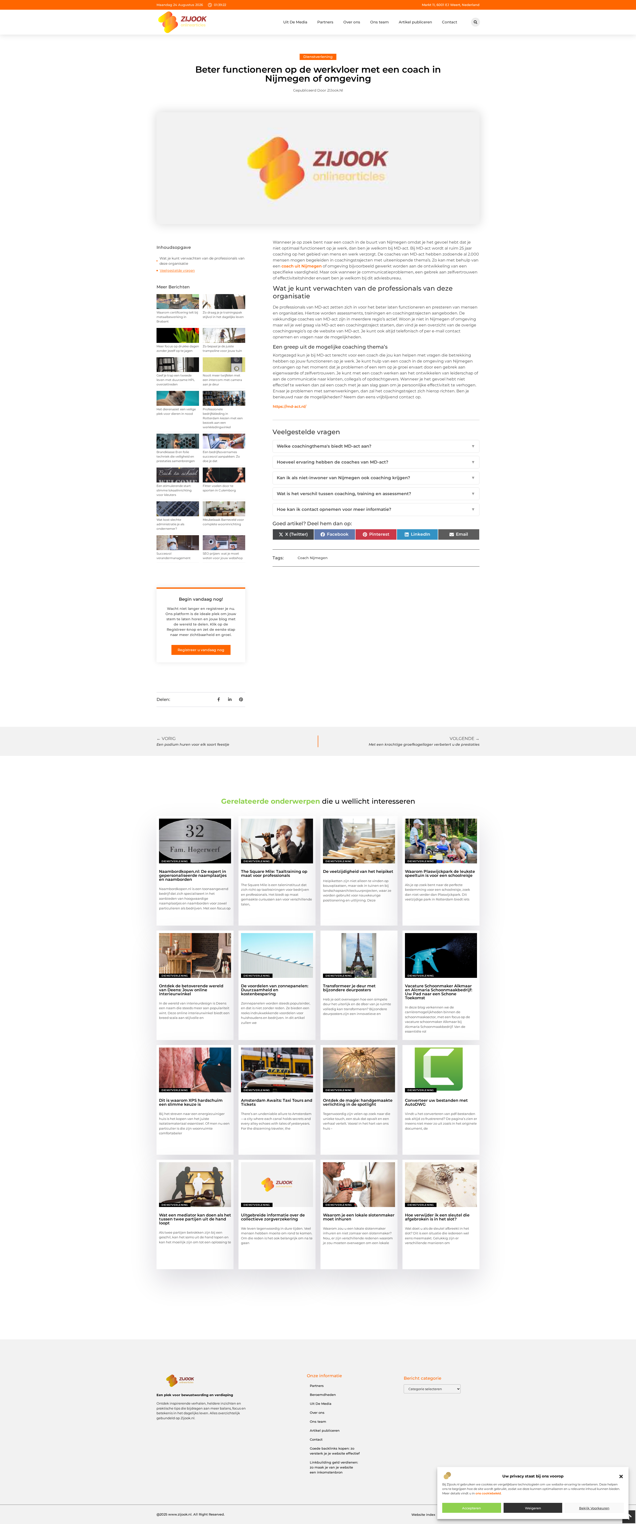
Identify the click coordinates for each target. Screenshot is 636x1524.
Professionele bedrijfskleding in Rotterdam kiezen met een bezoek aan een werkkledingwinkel (223, 418)
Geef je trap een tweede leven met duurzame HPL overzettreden (176, 379)
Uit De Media (295, 22)
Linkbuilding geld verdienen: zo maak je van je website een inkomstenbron (334, 1467)
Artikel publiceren (415, 22)
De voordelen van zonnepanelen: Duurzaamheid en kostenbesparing (274, 990)
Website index (423, 1515)
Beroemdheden (323, 1395)
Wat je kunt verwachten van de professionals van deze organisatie (201, 261)
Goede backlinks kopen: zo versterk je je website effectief (335, 1450)
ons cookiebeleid (488, 1493)
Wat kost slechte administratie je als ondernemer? (170, 524)
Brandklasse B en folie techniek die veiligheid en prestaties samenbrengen (176, 456)
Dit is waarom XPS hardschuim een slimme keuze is (191, 1102)
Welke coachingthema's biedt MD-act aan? (376, 446)
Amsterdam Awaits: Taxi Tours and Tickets (276, 1102)
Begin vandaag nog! (201, 599)
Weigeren (533, 1508)
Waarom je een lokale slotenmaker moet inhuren (359, 1217)
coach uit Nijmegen (301, 266)
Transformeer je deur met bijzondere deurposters (349, 988)
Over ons (351, 22)
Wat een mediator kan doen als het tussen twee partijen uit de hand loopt (195, 1219)
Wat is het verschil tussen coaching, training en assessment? (376, 493)
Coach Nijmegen (313, 558)
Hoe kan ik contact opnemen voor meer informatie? (376, 509)
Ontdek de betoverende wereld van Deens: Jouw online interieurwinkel (191, 990)
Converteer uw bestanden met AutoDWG (436, 1102)
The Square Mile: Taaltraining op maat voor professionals (274, 873)
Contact (449, 22)
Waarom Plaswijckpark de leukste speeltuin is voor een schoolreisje (440, 873)
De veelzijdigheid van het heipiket (358, 871)
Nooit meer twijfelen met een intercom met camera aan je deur (222, 379)
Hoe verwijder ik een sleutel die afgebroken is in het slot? (437, 1217)
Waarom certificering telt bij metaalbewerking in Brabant (177, 317)
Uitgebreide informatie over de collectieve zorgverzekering (273, 1217)
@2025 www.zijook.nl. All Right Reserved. (191, 1514)
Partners (325, 22)
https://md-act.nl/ (289, 406)
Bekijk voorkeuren (594, 1508)
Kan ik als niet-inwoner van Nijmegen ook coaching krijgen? (376, 477)
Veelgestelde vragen (177, 270)
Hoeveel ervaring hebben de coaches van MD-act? (376, 462)
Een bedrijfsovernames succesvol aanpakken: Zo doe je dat (221, 456)
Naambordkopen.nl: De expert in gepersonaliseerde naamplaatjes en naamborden (193, 875)
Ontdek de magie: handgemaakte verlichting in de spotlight (358, 1102)
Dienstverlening (318, 56)
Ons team (379, 22)
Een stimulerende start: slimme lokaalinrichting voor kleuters (174, 490)
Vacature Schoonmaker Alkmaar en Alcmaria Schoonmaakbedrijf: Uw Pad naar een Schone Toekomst (438, 992)
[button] (621, 1476)
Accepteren (471, 1508)
